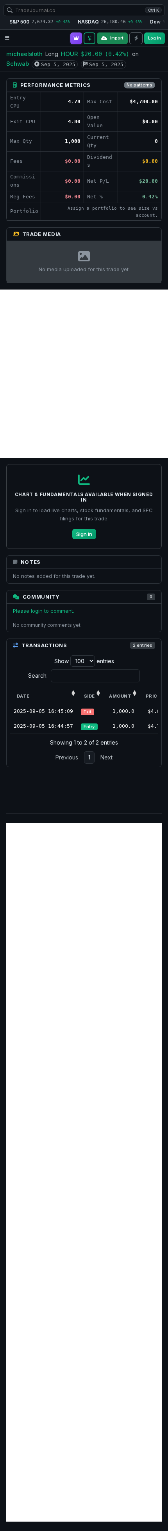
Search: (38, 675)
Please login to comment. (43, 611)
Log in (154, 38)
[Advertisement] (84, 374)
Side (89, 696)
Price (153, 696)
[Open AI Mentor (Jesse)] (89, 38)
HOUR (69, 54)
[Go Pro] (76, 38)
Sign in (84, 534)
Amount (120, 696)
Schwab (17, 63)
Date (23, 696)
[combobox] (84, 10)
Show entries (84, 661)
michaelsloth (24, 54)
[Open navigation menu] (7, 38)
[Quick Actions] (136, 38)
